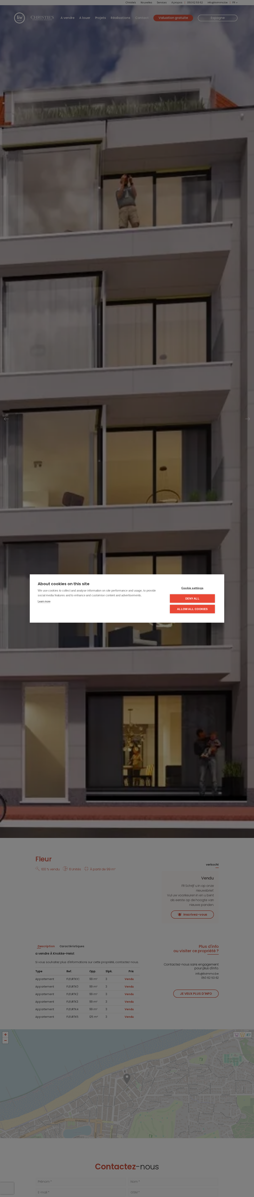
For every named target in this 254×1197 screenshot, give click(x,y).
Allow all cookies (192, 609)
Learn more (44, 601)
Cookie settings (192, 588)
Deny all (192, 598)
